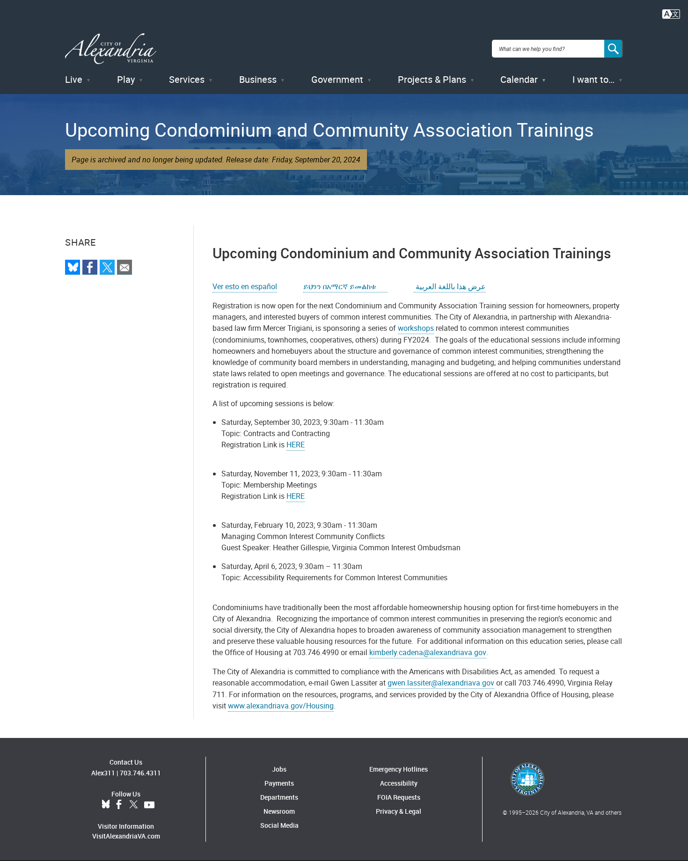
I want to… (593, 79)
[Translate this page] (671, 13)
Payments (279, 783)
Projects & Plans (432, 79)
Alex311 (103, 772)
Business (258, 79)
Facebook (119, 805)
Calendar (519, 79)
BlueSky (106, 805)
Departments (279, 797)
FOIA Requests (398, 797)
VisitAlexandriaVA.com (126, 836)
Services (187, 79)
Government (337, 79)
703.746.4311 (140, 772)
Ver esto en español (244, 286)
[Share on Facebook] (89, 267)
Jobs (279, 769)
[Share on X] (107, 267)
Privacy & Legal (398, 811)
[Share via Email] (124, 267)
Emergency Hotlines (398, 769)
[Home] (110, 49)
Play (126, 79)
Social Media (279, 825)
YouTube (149, 805)
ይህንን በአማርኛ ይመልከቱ (345, 286)
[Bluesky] (72, 267)
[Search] (613, 49)
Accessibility (398, 783)
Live (73, 79)
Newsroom (279, 811)
